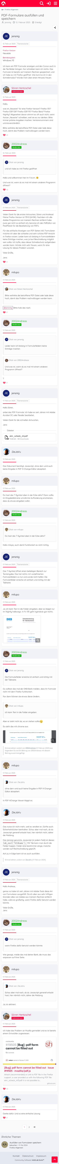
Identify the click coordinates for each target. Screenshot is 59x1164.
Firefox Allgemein (16, 1148)
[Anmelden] (48, 3)
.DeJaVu (28, 860)
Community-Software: (29, 1160)
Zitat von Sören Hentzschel (21, 289)
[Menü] (55, 3)
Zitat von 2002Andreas (19, 360)
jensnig (8, 22)
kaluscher (13, 1145)
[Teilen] (55, 27)
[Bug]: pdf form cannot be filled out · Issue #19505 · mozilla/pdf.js (29, 1069)
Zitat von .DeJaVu (17, 782)
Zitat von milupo (16, 529)
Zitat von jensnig (16, 162)
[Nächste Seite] (34, 1127)
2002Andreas (30, 748)
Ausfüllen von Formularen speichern (25, 1142)
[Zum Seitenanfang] (55, 1159)
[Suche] (41, 3)
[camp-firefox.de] (3, 3)
